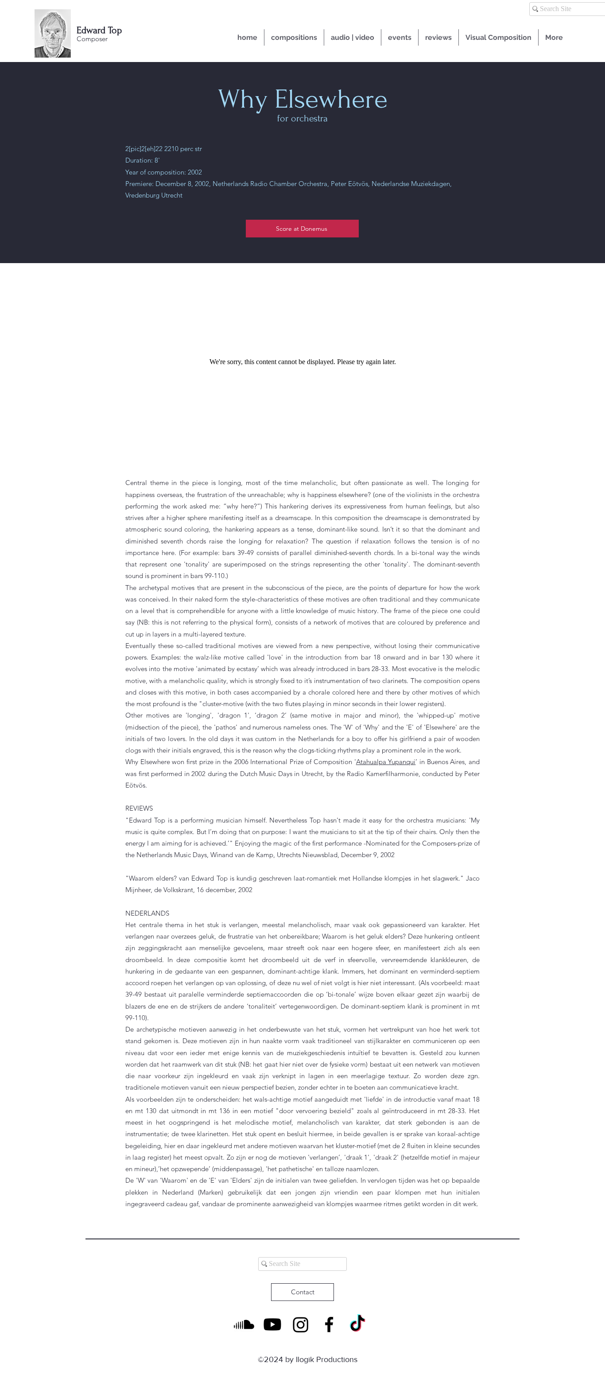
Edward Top (99, 30)
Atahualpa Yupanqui (386, 761)
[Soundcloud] (244, 1324)
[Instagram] (301, 1324)
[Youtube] (272, 1324)
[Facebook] (329, 1324)
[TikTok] (357, 1324)
